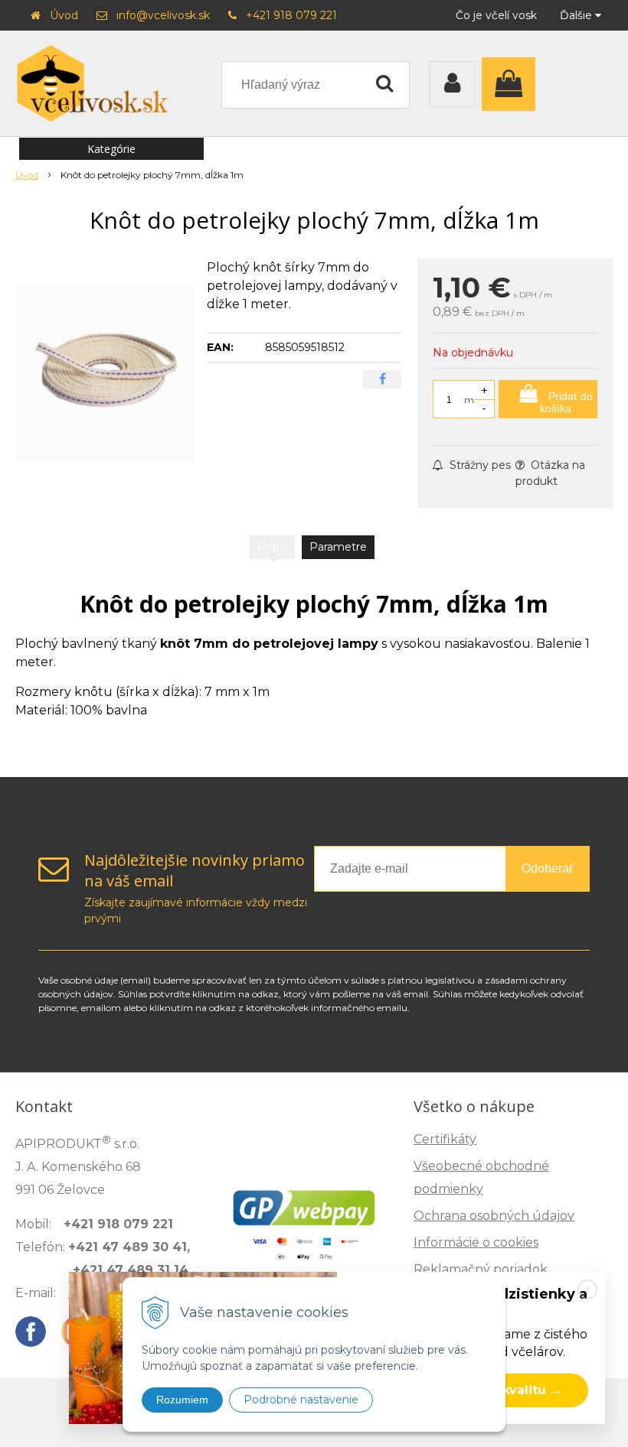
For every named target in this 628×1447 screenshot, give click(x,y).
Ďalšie (577, 15)
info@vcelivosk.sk (163, 15)
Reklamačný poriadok (481, 1269)
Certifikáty (445, 1139)
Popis (272, 547)
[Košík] (512, 84)
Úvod (64, 15)
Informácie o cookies (476, 1242)
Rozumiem (182, 1399)
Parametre (338, 547)
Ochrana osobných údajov (494, 1215)
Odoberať (548, 868)
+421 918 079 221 (291, 15)
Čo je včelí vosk (496, 15)
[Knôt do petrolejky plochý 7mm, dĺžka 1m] (105, 373)
